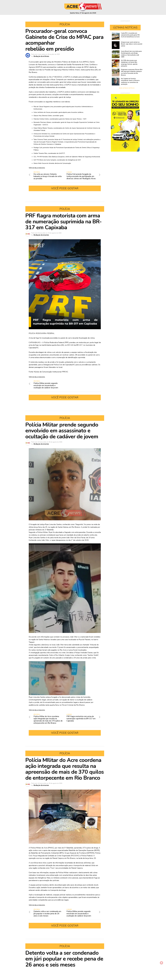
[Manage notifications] (161, 962)
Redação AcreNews (41, 56)
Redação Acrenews (41, 235)
